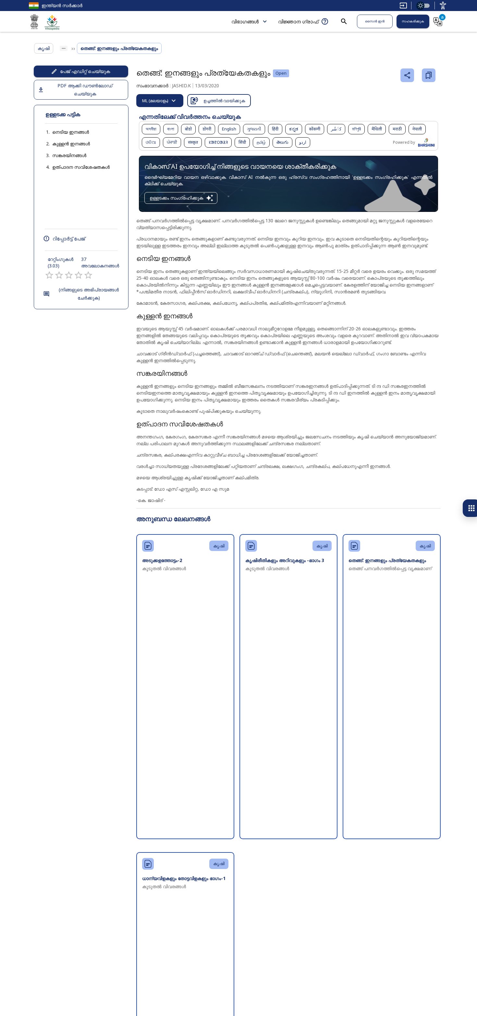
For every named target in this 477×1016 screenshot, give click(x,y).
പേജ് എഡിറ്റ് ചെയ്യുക (85, 71)
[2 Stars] (59, 275)
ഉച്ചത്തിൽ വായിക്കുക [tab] (224, 101)
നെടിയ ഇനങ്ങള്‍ (70, 132)
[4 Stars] (78, 275)
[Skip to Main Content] (403, 5)
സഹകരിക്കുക (413, 21)
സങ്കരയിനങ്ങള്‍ (69, 155)
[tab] (159, 100)
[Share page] (407, 75)
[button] (64, 132)
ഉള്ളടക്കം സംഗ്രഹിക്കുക (176, 198)
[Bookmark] (428, 75)
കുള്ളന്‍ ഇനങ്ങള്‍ (71, 144)
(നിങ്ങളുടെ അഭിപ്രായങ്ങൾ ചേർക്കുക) (89, 294)
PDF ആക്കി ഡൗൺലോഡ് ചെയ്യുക (84, 89)
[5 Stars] (88, 275)
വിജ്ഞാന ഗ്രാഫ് (298, 21)
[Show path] (63, 48)
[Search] (343, 21)
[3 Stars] (69, 275)
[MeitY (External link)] (34, 22)
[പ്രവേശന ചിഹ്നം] (442, 5)
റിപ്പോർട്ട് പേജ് (69, 238)
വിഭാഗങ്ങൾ (245, 21)
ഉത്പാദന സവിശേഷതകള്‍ (81, 167)
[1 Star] (49, 275)
